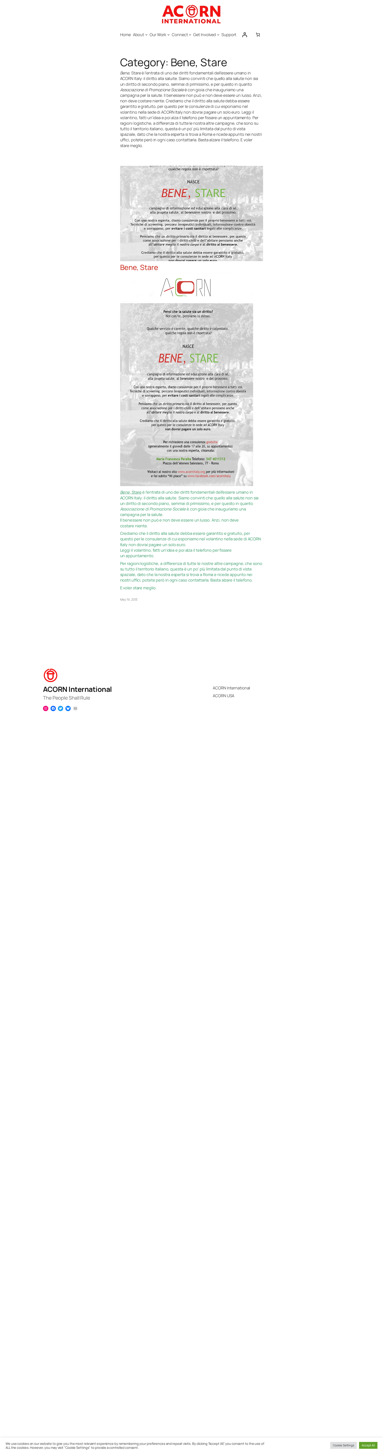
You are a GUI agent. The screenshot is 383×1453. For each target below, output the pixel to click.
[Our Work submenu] (168, 34)
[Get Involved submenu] (218, 34)
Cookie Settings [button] (343, 1445)
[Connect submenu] (190, 34)
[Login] (244, 35)
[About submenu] (146, 34)
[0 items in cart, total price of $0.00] (258, 35)
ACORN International (77, 689)
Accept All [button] (368, 1445)
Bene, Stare (139, 267)
